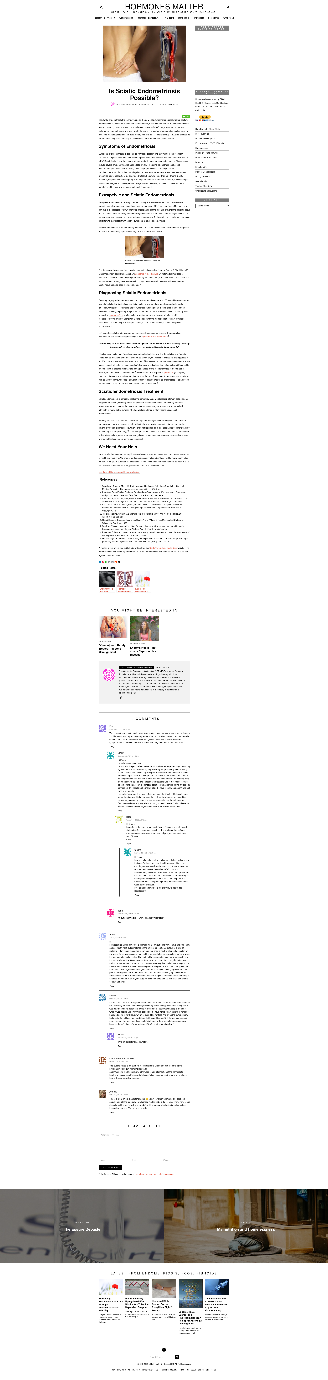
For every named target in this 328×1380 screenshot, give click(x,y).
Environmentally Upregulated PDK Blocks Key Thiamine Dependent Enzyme (136, 1303)
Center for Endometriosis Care (134, 104)
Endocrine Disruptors (205, 138)
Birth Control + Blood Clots (207, 128)
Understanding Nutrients (206, 190)
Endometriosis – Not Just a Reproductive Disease (143, 651)
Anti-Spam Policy (134, 1370)
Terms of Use (184, 1370)
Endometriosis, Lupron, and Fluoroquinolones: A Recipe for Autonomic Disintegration (191, 1317)
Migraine (199, 162)
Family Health (168, 17)
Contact (201, 1370)
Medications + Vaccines (206, 157)
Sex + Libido (201, 181)
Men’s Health (183, 17)
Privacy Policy (147, 1370)
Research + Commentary (104, 17)
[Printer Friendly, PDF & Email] (186, 114)
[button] (177, 1357)
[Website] (121, 697)
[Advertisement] (212, 252)
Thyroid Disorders (203, 185)
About (193, 1370)
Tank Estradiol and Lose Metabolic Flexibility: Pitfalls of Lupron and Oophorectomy (216, 1304)
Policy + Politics (202, 176)
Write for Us (228, 17)
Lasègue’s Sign (116, 315)
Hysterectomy (201, 147)
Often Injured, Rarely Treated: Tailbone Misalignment (112, 648)
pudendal (168, 372)
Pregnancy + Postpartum (147, 17)
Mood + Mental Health (205, 171)
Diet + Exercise (202, 133)
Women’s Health (126, 17)
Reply (112, 746)
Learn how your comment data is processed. (155, 1174)
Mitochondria (201, 166)
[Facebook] (228, 7)
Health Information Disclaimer (166, 1370)
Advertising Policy (119, 1370)
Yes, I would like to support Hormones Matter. (119, 472)
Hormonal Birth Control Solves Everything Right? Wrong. (162, 1306)
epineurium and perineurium (155, 336)
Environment (198, 17)
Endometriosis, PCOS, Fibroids (209, 143)
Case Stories (213, 17)
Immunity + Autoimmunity (206, 152)
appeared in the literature (146, 273)
